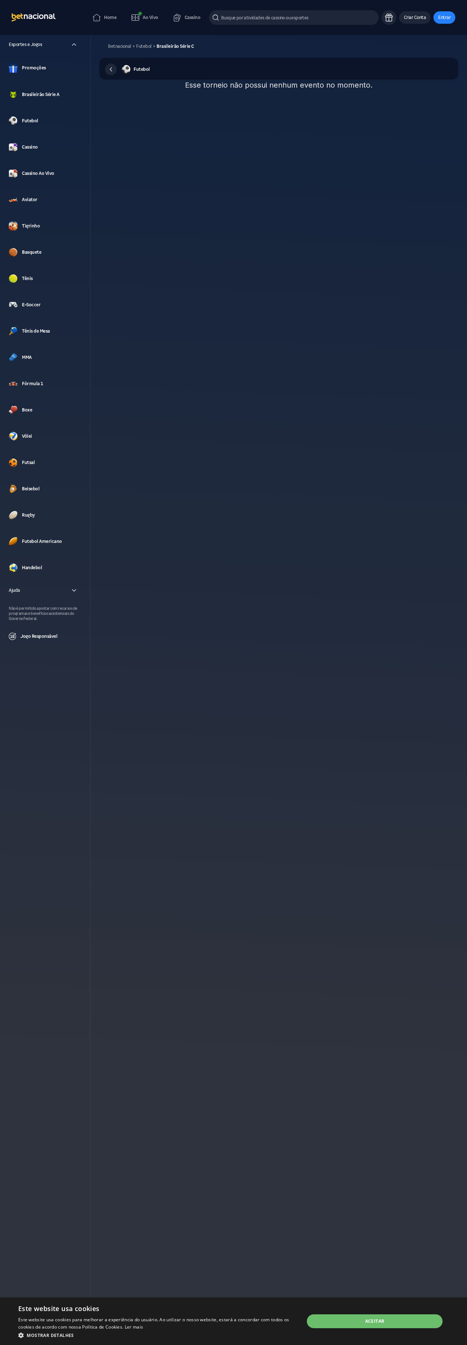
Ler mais (134, 1327)
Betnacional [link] (119, 46)
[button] (415, 17)
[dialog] (233, 1321)
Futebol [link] (143, 46)
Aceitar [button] (375, 1321)
